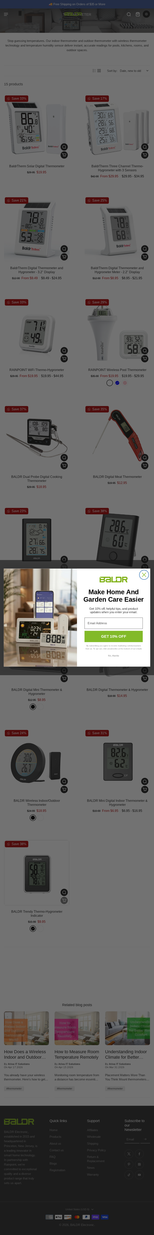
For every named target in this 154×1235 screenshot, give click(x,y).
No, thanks (113, 655)
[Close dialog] (144, 574)
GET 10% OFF (113, 636)
